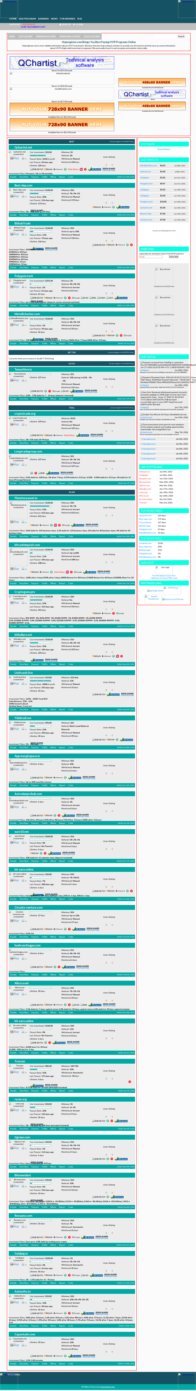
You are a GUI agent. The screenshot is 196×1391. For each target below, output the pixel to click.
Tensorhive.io (23, 369)
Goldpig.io (21, 1253)
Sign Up (66, 24)
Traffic (44, 177)
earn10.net (21, 831)
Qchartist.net (23, 147)
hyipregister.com (107, 1387)
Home (13, 18)
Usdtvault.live (23, 672)
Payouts (35, 177)
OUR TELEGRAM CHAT (33, 26)
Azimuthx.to (22, 1291)
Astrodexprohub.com (28, 793)
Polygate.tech (23, 276)
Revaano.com (23, 1215)
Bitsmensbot (22, 1175)
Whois (53, 177)
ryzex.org (20, 1099)
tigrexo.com (22, 1137)
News (54, 18)
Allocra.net (21, 983)
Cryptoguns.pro (24, 592)
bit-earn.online (23, 869)
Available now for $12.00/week (164, 286)
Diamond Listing (70, 36)
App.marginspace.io (27, 756)
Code (70, 177)
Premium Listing (46, 36)
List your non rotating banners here (164, 230)
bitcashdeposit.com (27, 545)
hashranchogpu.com (27, 945)
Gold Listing (92, 36)
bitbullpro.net (23, 634)
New (12, 36)
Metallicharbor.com (27, 314)
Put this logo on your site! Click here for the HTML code (164, 576)
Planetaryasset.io (25, 498)
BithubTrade (22, 223)
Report (62, 177)
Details (13, 177)
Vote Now (23, 177)
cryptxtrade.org (25, 413)
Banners (43, 18)
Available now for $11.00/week (164, 314)
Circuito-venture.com (28, 907)
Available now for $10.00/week (164, 343)
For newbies (67, 18)
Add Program (27, 18)
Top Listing (25, 36)
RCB (79, 18)
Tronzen (19, 1061)
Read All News (164, 149)
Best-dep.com (23, 185)
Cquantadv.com (24, 1334)
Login (79, 24)
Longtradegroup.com (28, 451)
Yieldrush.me (22, 718)
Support (14, 24)
